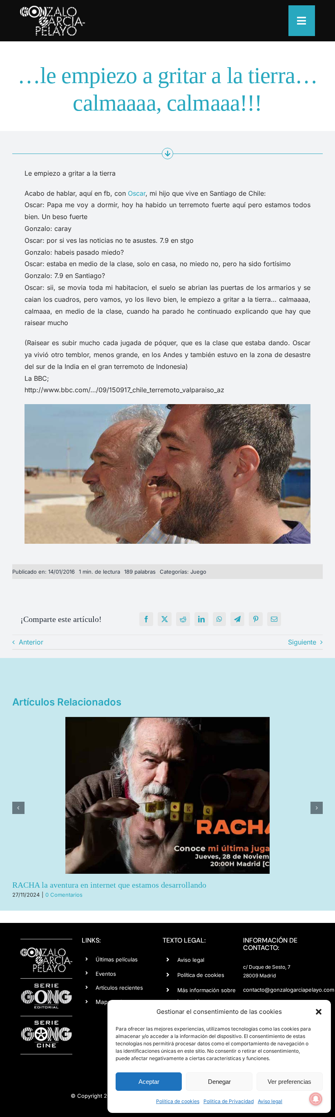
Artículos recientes (119, 987)
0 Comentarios (64, 894)
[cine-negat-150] (46, 1024)
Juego (198, 571)
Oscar (136, 193)
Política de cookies (177, 1101)
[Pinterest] (256, 619)
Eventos (106, 973)
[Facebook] (146, 619)
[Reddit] (183, 619)
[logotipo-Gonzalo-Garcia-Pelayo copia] (52, 9)
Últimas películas (117, 959)
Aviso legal (270, 1101)
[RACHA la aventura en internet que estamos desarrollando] (167, 795)
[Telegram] (237, 619)
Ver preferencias (289, 1081)
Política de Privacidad (228, 1101)
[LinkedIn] (201, 619)
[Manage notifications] (315, 1099)
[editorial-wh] (46, 986)
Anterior (31, 642)
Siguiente (302, 642)
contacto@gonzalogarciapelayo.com (288, 989)
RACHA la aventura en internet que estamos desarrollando (109, 884)
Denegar (219, 1081)
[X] (165, 619)
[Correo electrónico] (274, 619)
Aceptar (148, 1081)
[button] (319, 1012)
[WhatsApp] (219, 619)
